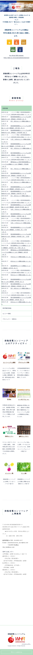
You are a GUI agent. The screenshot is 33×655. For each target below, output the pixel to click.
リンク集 (24, 473)
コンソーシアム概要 (9, 362)
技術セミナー (9, 436)
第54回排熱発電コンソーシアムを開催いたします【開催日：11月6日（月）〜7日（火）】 (16, 229)
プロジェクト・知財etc (9, 319)
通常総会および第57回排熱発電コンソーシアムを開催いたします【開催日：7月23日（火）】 (16, 164)
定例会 (9, 399)
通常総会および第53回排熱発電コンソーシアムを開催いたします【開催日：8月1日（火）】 (16, 252)
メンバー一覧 (9, 473)
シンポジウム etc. (23, 399)
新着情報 (5, 108)
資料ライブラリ (24, 436)
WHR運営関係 (7, 308)
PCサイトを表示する (16, 652)
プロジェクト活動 (23, 362)
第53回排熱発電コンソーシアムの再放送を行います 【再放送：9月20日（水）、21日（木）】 (16, 236)
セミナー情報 (7, 313)
